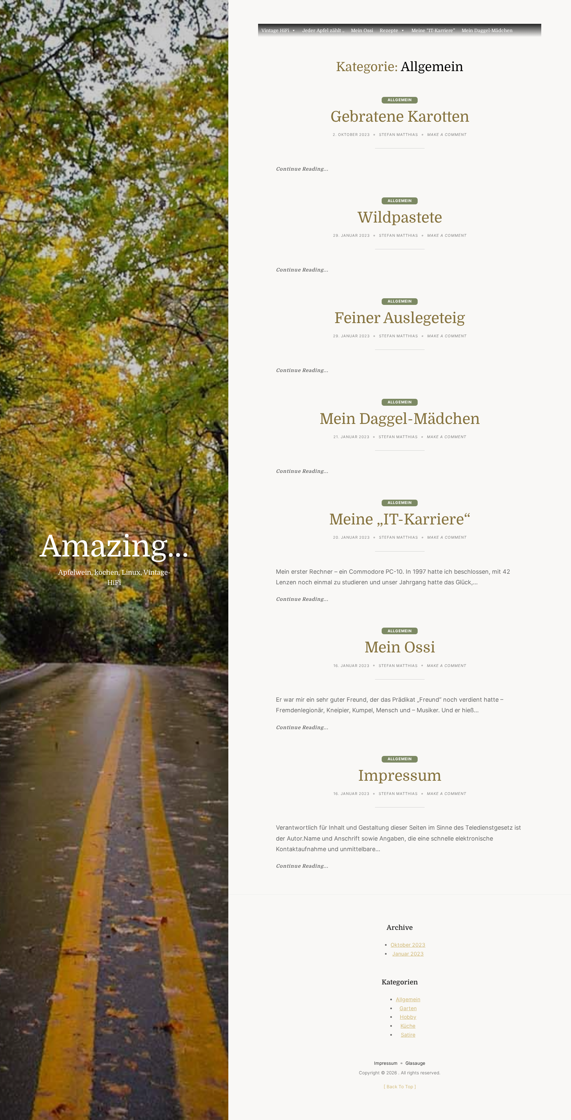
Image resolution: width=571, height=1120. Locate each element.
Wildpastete (400, 217)
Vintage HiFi (275, 30)
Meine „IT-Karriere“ (400, 519)
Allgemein (400, 100)
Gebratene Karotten (399, 116)
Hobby (408, 1017)
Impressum (399, 775)
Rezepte (389, 30)
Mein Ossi (362, 30)
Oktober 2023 (408, 945)
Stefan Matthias (398, 134)
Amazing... (114, 547)
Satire (408, 1035)
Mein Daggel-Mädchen (487, 30)
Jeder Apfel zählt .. (323, 30)
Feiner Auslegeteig (399, 318)
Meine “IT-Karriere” (433, 30)
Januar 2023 (408, 954)
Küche (407, 1026)
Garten (408, 1008)
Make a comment (447, 135)
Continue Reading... (302, 169)
